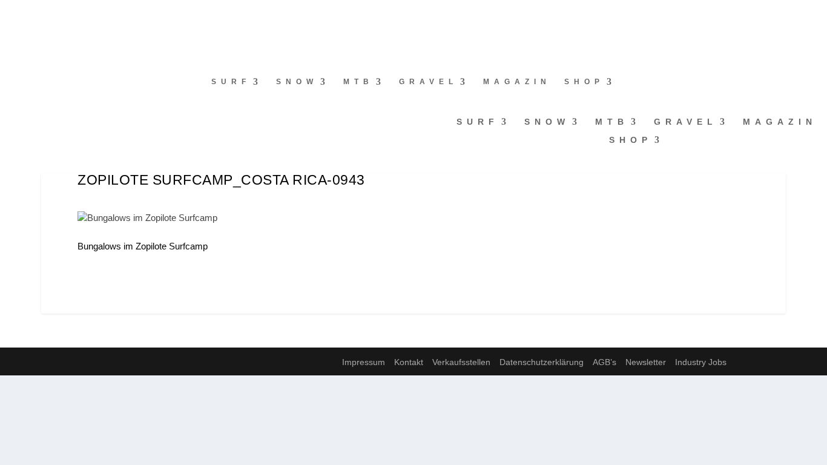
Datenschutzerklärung (541, 362)
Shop (584, 82)
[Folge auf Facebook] (9, 15)
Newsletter (645, 362)
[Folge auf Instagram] (34, 15)
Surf (231, 82)
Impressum (363, 362)
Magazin (517, 82)
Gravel (428, 82)
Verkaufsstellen (461, 362)
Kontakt (408, 362)
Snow (297, 82)
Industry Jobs (701, 362)
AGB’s (604, 362)
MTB (358, 82)
